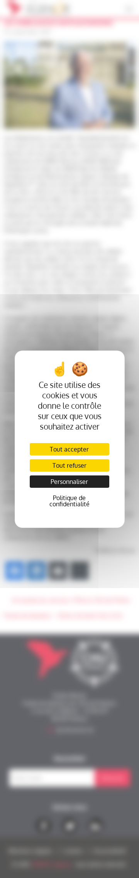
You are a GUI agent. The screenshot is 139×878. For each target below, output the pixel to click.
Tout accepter (69, 449)
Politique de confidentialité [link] (69, 501)
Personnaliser (69, 481)
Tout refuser (69, 465)
